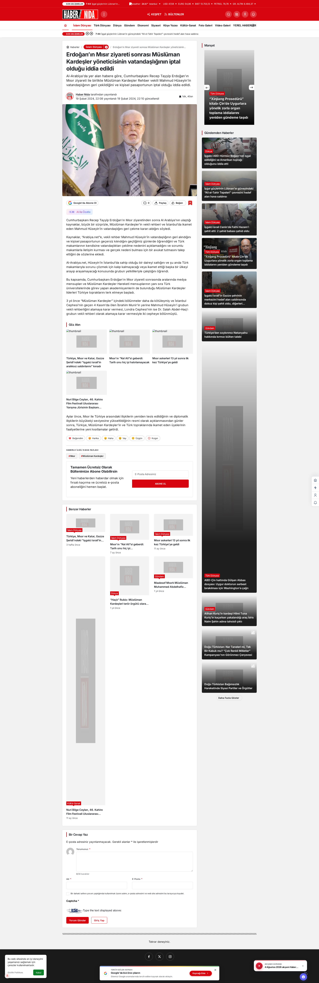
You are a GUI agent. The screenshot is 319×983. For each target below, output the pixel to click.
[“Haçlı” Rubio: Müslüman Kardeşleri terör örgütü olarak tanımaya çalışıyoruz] (129, 687)
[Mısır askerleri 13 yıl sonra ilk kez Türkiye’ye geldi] (172, 348)
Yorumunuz (83, 849)
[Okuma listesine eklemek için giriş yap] (190, 203)
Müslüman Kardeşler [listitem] (92, 456)
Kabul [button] (38, 972)
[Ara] (228, 14)
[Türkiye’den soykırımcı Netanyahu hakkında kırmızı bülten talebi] (229, 325)
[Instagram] (170, 957)
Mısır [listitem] (72, 456)
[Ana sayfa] (65, 25)
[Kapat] (303, 966)
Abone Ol (160, 483)
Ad (68, 879)
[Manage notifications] (7, 975)
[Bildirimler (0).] (315, 502)
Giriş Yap (99, 920)
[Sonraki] (91, 34)
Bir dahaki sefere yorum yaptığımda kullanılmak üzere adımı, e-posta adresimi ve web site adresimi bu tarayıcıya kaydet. (127, 893)
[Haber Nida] (80, 14)
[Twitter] (159, 957)
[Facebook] (149, 957)
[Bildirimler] (253, 14)
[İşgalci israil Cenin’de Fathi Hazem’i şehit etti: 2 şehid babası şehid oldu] (229, 219)
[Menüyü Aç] (104, 14)
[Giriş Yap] (245, 14)
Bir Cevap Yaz (78, 834)
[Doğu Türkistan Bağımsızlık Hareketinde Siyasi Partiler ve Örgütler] (229, 677)
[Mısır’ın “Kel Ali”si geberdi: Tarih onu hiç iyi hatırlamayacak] (129, 348)
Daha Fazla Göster (228, 697)
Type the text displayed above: (102, 910)
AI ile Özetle (83, 212)
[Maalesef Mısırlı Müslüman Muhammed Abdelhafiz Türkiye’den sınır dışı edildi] (173, 687)
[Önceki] (87, 34)
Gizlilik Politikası (15, 972)
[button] (236, 14)
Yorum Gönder (77, 920)
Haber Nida (83, 94)
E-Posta (137, 879)
